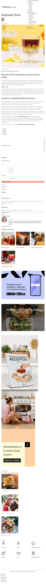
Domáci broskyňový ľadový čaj (37, 247)
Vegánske (7, 71)
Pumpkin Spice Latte (20, 247)
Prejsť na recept (4, 86)
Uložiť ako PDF (6, 212)
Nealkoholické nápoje (5, 216)
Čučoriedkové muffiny (5, 535)
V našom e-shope (23, 116)
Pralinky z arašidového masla (7, 513)
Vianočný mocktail (5, 247)
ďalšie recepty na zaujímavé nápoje (26, 124)
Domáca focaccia (4, 491)
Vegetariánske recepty (14, 71)
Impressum (33, 571)
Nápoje (3, 71)
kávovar (12, 178)
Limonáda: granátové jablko (7, 266)
